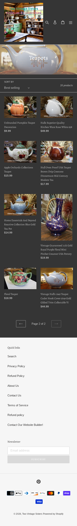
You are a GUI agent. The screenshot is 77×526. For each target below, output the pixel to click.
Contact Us (14, 395)
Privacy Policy (16, 366)
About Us (13, 385)
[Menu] (71, 22)
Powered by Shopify (53, 514)
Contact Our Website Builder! (25, 424)
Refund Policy (15, 375)
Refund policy (15, 415)
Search (11, 356)
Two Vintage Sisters (32, 514)
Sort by (9, 82)
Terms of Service (17, 405)
